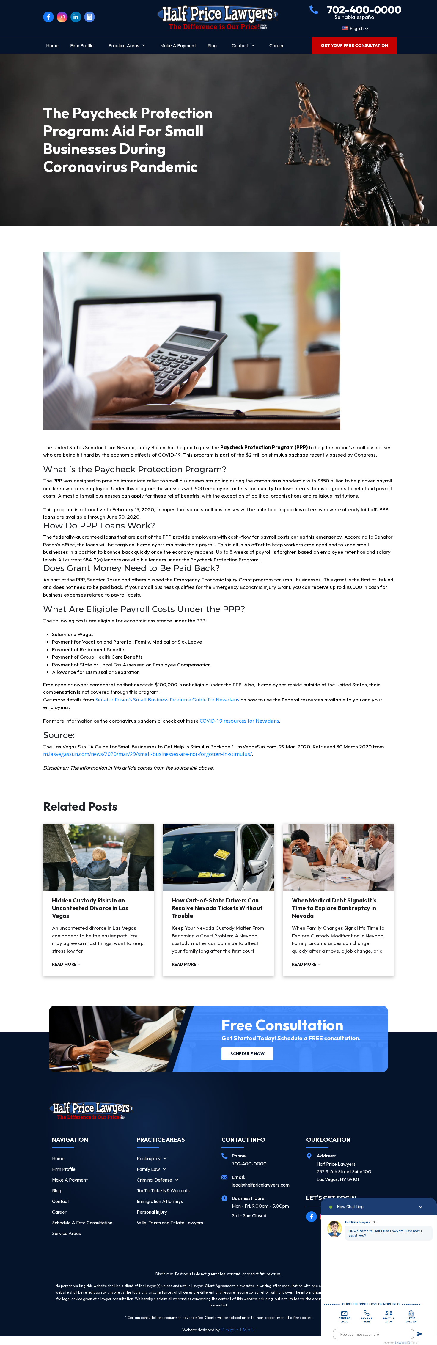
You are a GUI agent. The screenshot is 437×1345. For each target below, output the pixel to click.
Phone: (239, 1156)
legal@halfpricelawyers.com (261, 1185)
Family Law (148, 1169)
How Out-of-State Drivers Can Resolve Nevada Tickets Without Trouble (217, 907)
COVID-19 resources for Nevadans (239, 720)
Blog (212, 45)
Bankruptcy (149, 1158)
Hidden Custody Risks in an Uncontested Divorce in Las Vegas (90, 907)
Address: (326, 1156)
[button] (355, 28)
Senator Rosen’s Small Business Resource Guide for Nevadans (167, 699)
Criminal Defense (154, 1180)
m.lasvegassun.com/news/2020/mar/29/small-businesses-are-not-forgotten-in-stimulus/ (147, 754)
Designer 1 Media (238, 1330)
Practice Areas (124, 45)
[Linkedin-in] (75, 17)
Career (276, 45)
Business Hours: (248, 1198)
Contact (240, 45)
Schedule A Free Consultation (82, 1223)
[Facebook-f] (48, 17)
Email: (238, 1177)
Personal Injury (152, 1212)
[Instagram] (62, 17)
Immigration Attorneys (160, 1201)
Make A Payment (178, 45)
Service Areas (66, 1233)
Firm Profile (82, 45)
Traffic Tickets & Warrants (163, 1190)
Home (52, 45)
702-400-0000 (249, 1164)
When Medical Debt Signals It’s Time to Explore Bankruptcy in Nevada (334, 907)
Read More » (66, 964)
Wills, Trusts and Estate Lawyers (170, 1223)
